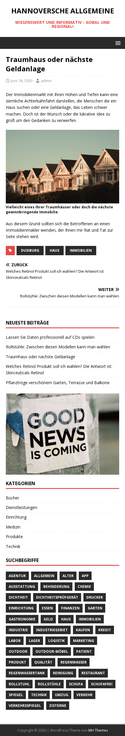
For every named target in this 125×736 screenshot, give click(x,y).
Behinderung (56, 586)
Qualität (43, 662)
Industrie (18, 629)
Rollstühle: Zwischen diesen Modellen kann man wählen (58, 347)
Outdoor (18, 651)
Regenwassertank (27, 673)
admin (46, 80)
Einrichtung (16, 517)
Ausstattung (22, 586)
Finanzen (70, 608)
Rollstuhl (19, 684)
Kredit (104, 629)
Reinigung (63, 673)
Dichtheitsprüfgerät (57, 597)
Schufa (76, 684)
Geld (48, 619)
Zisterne (57, 705)
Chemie (84, 586)
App (85, 575)
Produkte (14, 536)
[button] (117, 42)
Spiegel (16, 694)
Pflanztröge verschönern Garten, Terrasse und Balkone (58, 382)
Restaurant (93, 673)
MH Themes (98, 730)
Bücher (12, 498)
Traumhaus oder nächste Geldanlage (40, 356)
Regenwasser (73, 662)
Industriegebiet (52, 629)
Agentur (17, 575)
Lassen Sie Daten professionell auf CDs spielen (50, 337)
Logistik (56, 640)
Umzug (61, 694)
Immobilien (81, 250)
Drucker (94, 597)
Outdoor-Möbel (51, 651)
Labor (15, 640)
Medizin (13, 527)
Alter (68, 575)
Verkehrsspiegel (25, 705)
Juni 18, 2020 (21, 80)
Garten (95, 608)
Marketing (83, 640)
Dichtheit (18, 597)
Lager (34, 640)
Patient (84, 651)
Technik (13, 546)
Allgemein (44, 575)
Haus (54, 250)
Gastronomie (22, 619)
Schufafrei (101, 684)
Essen (47, 608)
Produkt (17, 662)
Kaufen (83, 629)
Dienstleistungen (21, 507)
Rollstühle (49, 684)
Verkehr (84, 694)
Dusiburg (30, 250)
